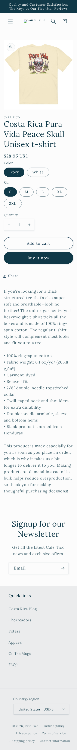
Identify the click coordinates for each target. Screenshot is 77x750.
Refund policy (54, 726)
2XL (12, 203)
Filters (14, 631)
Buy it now (38, 257)
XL (59, 191)
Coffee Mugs (20, 653)
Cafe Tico (32, 726)
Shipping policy (23, 741)
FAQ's (14, 664)
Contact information (55, 741)
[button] (10, 21)
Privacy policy (26, 733)
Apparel (16, 642)
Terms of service (54, 733)
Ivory (14, 172)
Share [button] (13, 275)
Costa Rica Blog (23, 608)
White (38, 172)
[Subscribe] (62, 568)
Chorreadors (20, 620)
